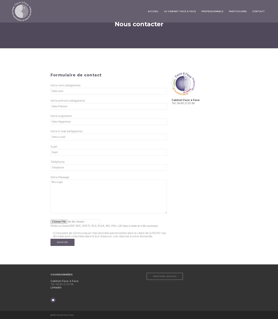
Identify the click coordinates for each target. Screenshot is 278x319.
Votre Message (60, 177)
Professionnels (212, 11)
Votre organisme (61, 116)
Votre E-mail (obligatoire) (67, 131)
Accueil (153, 11)
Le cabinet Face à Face (180, 11)
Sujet (54, 146)
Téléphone (58, 161)
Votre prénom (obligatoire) (68, 100)
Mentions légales (164, 276)
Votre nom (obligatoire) (65, 85)
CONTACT (258, 11)
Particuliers (238, 11)
